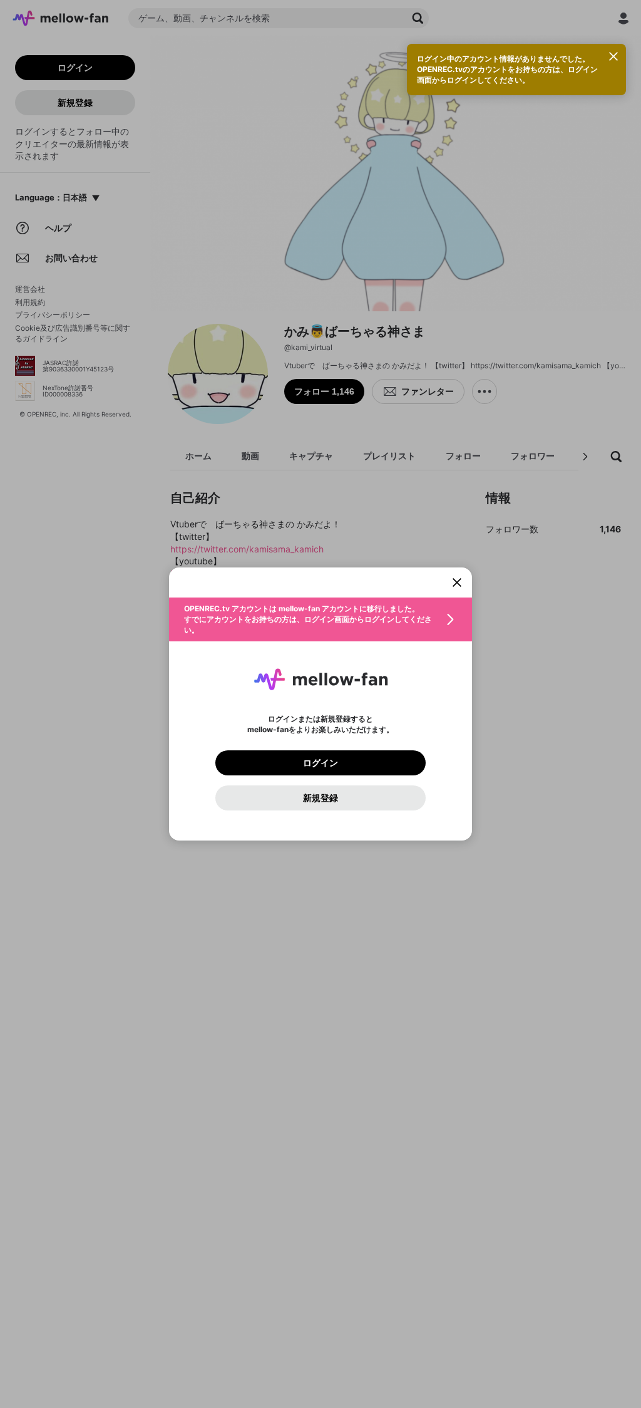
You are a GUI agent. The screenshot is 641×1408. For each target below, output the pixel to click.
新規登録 (320, 798)
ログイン (320, 763)
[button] (320, 619)
